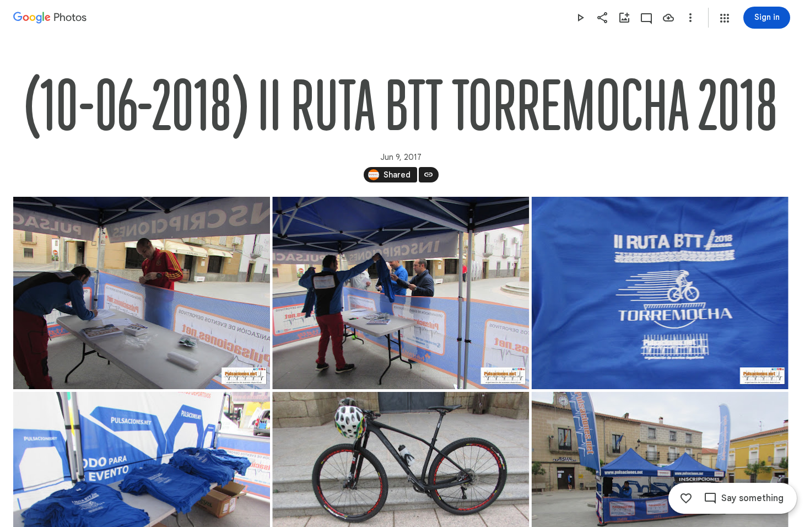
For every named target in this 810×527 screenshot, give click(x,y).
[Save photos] (668, 18)
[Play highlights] (580, 17)
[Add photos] (624, 18)
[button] (725, 18)
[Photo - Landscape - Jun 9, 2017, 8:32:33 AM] (141, 293)
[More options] (690, 18)
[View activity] (646, 18)
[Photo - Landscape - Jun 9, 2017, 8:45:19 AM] (660, 293)
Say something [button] (752, 498)
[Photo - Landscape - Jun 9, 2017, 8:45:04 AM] (400, 293)
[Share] (602, 18)
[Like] (686, 498)
